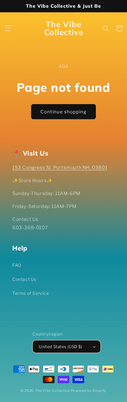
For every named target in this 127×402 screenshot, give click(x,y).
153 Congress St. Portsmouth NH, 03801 (59, 167)
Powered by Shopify (89, 390)
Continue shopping (63, 112)
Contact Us (24, 279)
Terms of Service (30, 293)
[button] (7, 28)
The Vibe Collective (52, 390)
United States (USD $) (60, 346)
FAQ (16, 265)
